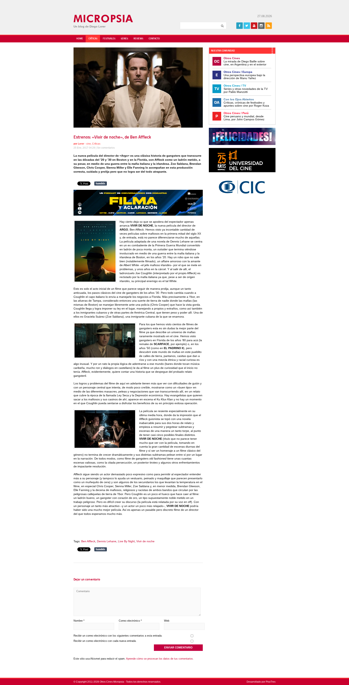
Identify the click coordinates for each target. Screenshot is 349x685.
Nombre (79, 620)
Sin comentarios (106, 147)
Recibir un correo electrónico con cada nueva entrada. (105, 640)
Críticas (92, 39)
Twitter (247, 25)
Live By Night (126, 541)
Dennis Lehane (106, 541)
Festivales (109, 39)
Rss (268, 25)
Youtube (254, 25)
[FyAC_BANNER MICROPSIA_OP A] (138, 214)
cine (88, 143)
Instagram (261, 25)
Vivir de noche (145, 541)
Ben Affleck (88, 541)
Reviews (138, 39)
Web (166, 620)
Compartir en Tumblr (100, 183)
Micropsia (104, 19)
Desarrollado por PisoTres (261, 681)
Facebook (239, 25)
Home (79, 39)
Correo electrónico (130, 620)
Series (124, 39)
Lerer (81, 143)
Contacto (154, 39)
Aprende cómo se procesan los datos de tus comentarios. (160, 658)
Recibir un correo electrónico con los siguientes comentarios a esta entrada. (118, 635)
